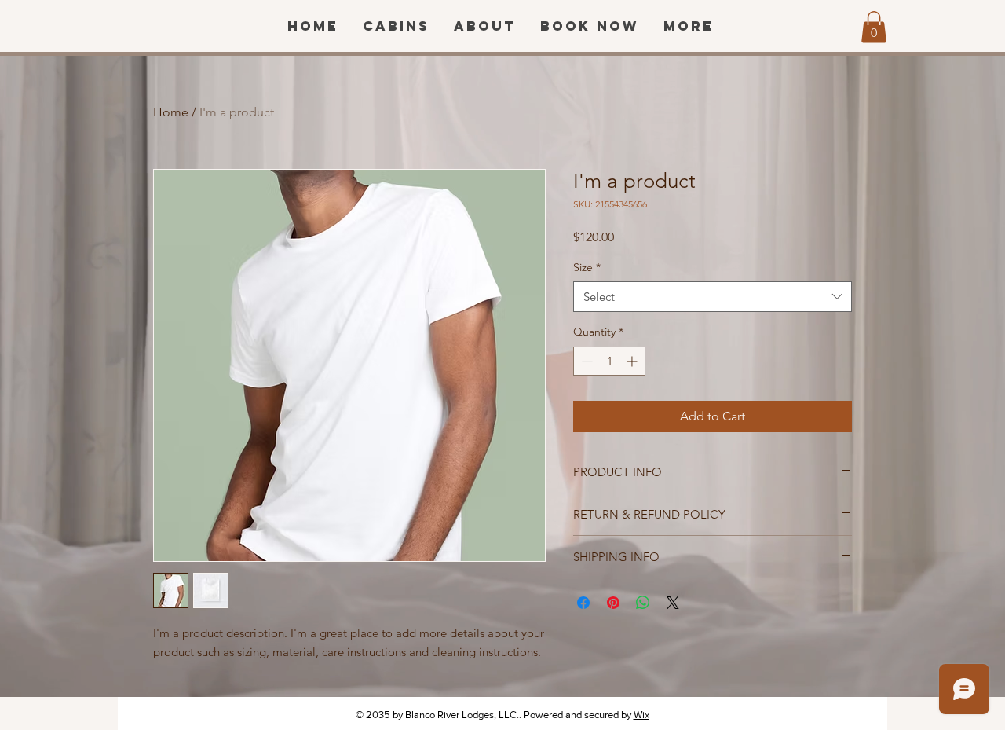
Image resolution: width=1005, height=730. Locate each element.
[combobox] (712, 296)
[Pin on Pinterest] (613, 602)
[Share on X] (672, 602)
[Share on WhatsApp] (643, 602)
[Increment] (633, 361)
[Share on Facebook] (583, 602)
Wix (641, 715)
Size (587, 267)
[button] (874, 27)
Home (170, 112)
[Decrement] (585, 361)
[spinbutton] (609, 361)
